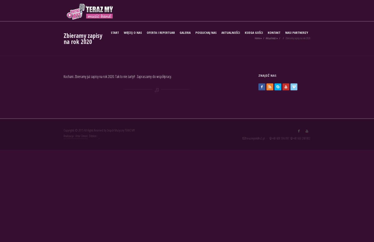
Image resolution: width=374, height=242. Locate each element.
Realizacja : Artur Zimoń (76, 136)
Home (257, 38)
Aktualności (271, 38)
